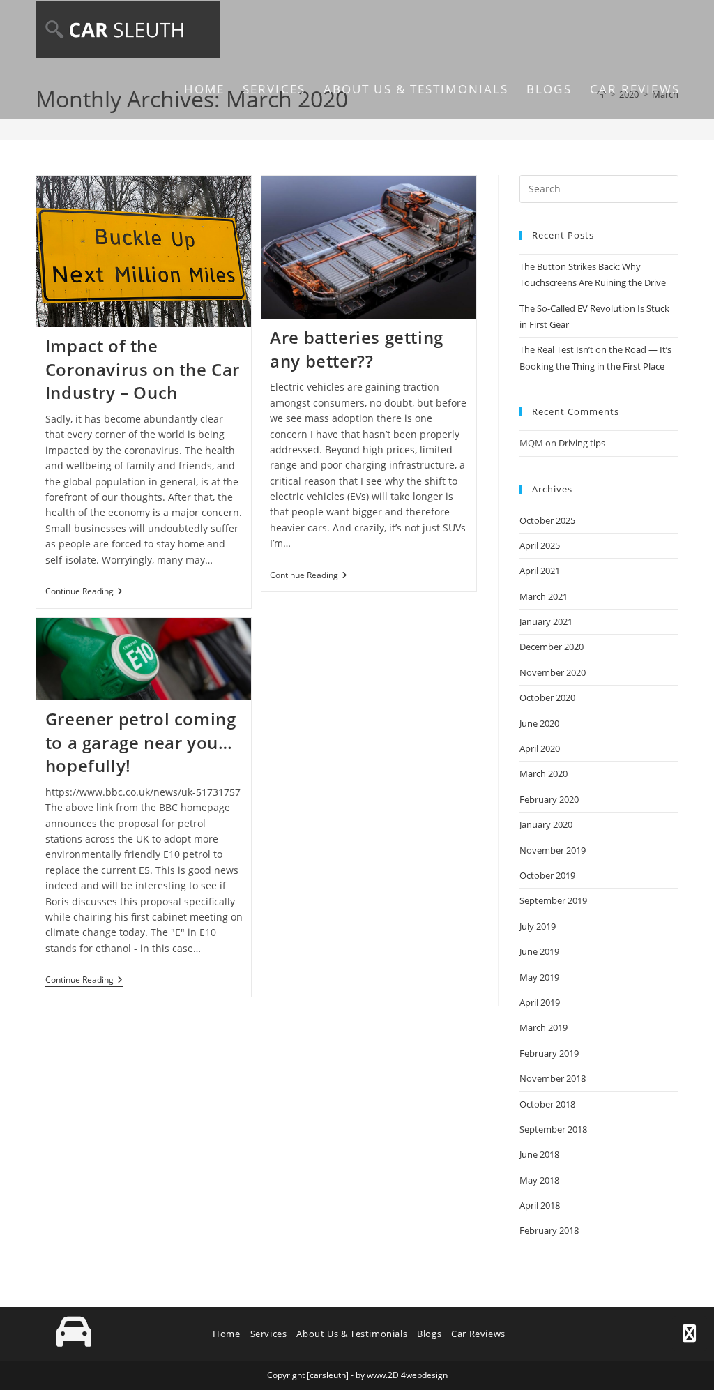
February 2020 (549, 799)
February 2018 (549, 1230)
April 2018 (539, 1205)
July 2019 (537, 926)
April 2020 (539, 748)
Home (226, 1333)
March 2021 (543, 596)
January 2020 (545, 824)
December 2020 (551, 646)
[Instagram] (689, 1333)
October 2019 (547, 875)
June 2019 (539, 951)
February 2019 (549, 1053)
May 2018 (539, 1180)
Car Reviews (478, 1333)
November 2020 (552, 672)
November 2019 (552, 850)
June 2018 (539, 1154)
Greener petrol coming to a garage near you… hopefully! (140, 742)
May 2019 (539, 977)
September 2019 (553, 900)
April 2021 (539, 570)
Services (268, 1333)
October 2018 (547, 1104)
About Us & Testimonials (351, 1333)
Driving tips (582, 443)
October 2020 (547, 697)
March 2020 (543, 773)
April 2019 (539, 1002)
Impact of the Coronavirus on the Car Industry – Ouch (142, 369)
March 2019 (543, 1027)
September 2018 (553, 1129)
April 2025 (539, 545)
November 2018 (552, 1078)
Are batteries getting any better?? (356, 349)
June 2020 (539, 723)
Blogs (429, 1333)
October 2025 (547, 520)
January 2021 (545, 621)
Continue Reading (84, 592)
